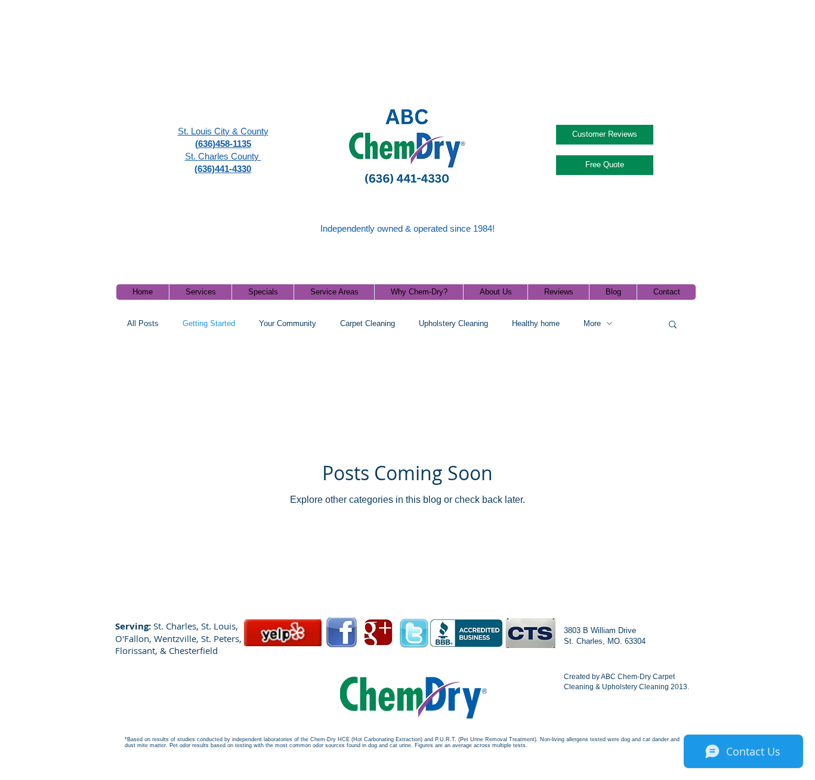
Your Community (287, 323)
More (592, 323)
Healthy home (536, 323)
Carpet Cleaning (367, 323)
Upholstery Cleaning (453, 323)
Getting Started (209, 323)
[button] (672, 325)
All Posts (143, 323)
